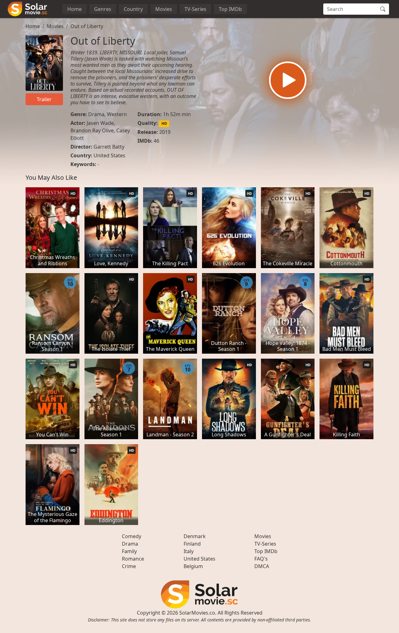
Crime (129, 566)
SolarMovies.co (197, 612)
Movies (163, 9)
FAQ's (261, 558)
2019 (165, 132)
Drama (96, 114)
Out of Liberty (86, 26)
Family (129, 551)
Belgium (193, 566)
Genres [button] (102, 9)
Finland (192, 543)
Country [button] (133, 9)
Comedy (131, 536)
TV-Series (195, 9)
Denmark (195, 536)
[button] (287, 80)
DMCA (261, 566)
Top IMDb (230, 9)
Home (74, 9)
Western (117, 114)
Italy (189, 551)
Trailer (44, 99)
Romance (133, 558)
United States (109, 155)
